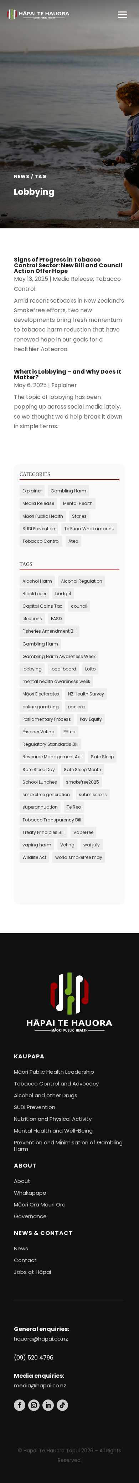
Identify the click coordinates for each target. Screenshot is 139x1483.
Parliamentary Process (46, 719)
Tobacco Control (41, 541)
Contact (25, 1260)
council (79, 606)
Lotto (90, 669)
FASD (56, 619)
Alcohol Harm (37, 581)
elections (32, 619)
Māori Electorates (40, 694)
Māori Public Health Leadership (54, 1071)
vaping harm (36, 845)
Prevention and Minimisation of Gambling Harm (68, 1146)
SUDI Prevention (38, 529)
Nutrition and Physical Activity (53, 1119)
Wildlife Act (34, 857)
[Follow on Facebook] (19, 1405)
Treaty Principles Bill (43, 832)
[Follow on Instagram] (34, 1405)
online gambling (40, 707)
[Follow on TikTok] (62, 1405)
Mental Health (78, 503)
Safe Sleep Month (82, 769)
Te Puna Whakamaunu (89, 529)
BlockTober (34, 594)
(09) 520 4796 (33, 1357)
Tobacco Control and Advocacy (56, 1083)
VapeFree (83, 832)
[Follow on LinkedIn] (48, 1405)
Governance (30, 1216)
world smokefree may (78, 857)
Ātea (73, 541)
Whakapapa (30, 1192)
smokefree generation (46, 794)
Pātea (69, 732)
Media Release (73, 279)
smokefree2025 (82, 782)
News (21, 1248)
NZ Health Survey (86, 694)
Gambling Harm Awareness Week (59, 656)
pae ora (76, 707)
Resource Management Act (52, 757)
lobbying (32, 669)
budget (63, 594)
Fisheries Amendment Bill (49, 631)
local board (63, 669)
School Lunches (39, 782)
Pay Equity (91, 719)
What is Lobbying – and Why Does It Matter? (67, 374)
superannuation (40, 807)
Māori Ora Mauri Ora (40, 1204)
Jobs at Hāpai (32, 1272)
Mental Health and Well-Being (53, 1130)
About (22, 1181)
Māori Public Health (42, 516)
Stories (79, 516)
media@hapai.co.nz (40, 1385)
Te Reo (74, 807)
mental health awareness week (56, 681)
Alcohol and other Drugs (45, 1095)
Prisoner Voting (38, 732)
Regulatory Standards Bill (50, 744)
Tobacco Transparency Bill (51, 820)
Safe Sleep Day (38, 769)
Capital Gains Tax (42, 606)
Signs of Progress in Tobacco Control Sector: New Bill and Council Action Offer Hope (68, 265)
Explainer (64, 385)
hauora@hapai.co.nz (41, 1338)
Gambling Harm (68, 491)
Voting (67, 845)
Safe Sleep (102, 757)
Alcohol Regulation (81, 581)
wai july (91, 845)
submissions (93, 794)
